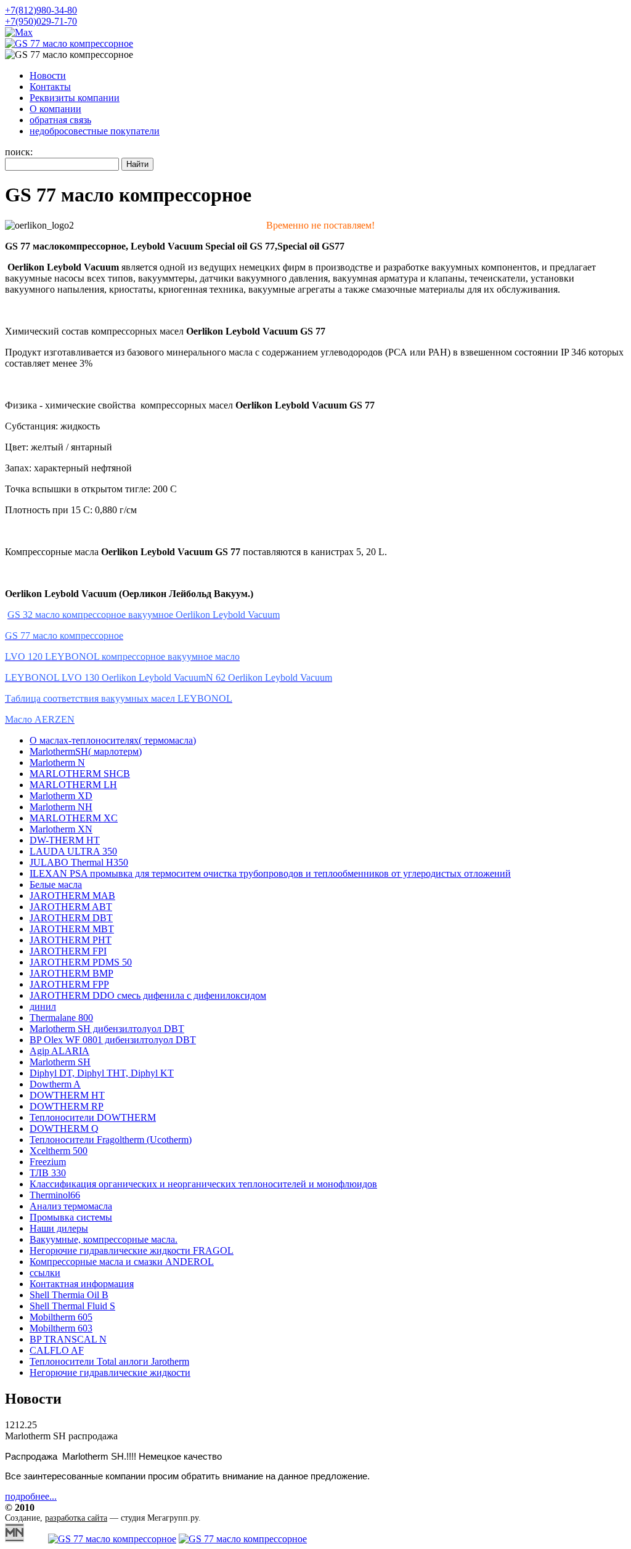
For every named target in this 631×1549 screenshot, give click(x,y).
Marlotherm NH (61, 807)
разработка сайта (76, 1518)
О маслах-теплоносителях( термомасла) (113, 740)
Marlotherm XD (61, 796)
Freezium (48, 1162)
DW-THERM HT (65, 840)
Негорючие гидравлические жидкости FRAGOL (132, 1250)
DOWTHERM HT (67, 1095)
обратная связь (60, 120)
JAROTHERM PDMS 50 (81, 962)
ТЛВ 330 (48, 1173)
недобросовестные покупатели (95, 131)
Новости (48, 75)
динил (43, 1006)
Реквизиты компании (75, 97)
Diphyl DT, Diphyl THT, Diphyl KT (102, 1073)
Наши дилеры (59, 1228)
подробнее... (31, 1496)
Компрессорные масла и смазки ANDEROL (122, 1261)
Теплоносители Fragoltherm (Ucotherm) (111, 1139)
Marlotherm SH (60, 1062)
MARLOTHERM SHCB (80, 773)
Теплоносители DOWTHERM (93, 1117)
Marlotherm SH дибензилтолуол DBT (107, 1028)
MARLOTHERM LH (73, 784)
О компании (55, 109)
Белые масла (56, 884)
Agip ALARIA (59, 1051)
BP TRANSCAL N (68, 1339)
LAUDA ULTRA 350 (73, 851)
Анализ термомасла (71, 1206)
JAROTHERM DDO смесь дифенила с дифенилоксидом (148, 995)
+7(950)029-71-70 (41, 21)
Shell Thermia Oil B (69, 1295)
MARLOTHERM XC (74, 818)
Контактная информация (82, 1284)
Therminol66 (55, 1195)
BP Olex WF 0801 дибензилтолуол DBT (113, 1040)
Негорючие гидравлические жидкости (110, 1372)
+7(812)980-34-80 (41, 10)
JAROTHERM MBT (72, 929)
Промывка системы (71, 1217)
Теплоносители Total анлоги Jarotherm (109, 1361)
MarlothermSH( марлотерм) (86, 751)
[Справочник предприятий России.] (14, 1539)
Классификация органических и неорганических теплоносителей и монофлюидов (203, 1184)
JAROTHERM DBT (71, 918)
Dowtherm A (55, 1084)
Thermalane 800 (61, 1017)
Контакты (50, 86)
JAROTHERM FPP (69, 984)
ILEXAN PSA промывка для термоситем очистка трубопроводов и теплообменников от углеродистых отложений (270, 873)
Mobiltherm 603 (61, 1328)
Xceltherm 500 (59, 1150)
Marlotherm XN (61, 829)
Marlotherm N (57, 762)
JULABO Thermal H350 (79, 862)
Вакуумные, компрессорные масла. (103, 1239)
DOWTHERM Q (64, 1128)
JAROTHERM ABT (71, 906)
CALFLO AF (57, 1350)
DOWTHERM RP (67, 1106)
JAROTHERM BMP (71, 973)
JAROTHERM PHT (71, 940)
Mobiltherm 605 (61, 1317)
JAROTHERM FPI (68, 951)
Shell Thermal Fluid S (72, 1306)
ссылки (45, 1272)
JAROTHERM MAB (72, 895)
